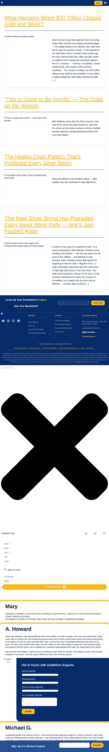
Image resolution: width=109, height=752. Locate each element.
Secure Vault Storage (36, 329)
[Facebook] (18, 321)
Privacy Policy (34, 348)
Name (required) (28, 671)
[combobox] (15, 367)
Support (6, 581)
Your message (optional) (32, 695)
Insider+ (6, 561)
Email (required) (28, 679)
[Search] (1, 526)
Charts (6, 544)
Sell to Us (31, 326)
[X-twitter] (13, 321)
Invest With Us (33, 322)
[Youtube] (3, 321)
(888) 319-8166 (88, 332)
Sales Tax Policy (87, 348)
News (6, 557)
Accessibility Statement (63, 328)
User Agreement (20, 348)
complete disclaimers (81, 362)
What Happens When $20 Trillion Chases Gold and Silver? (52, 21)
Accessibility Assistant (63, 324)
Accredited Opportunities (37, 333)
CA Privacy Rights (50, 348)
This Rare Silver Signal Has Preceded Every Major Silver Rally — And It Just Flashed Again (48, 224)
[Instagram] (8, 321)
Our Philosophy (8, 576)
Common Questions (62, 320)
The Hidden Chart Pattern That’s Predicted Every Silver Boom (42, 160)
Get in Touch (59, 332)
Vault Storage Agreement (69, 348)
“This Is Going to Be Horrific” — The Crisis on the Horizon (53, 102)
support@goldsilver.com (91, 328)
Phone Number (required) (32, 687)
